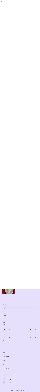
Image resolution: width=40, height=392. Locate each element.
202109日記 (4, 302)
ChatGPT (4, 308)
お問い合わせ (5, 347)
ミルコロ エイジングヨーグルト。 (7, 368)
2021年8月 (4, 322)
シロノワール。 (5, 364)
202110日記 (4, 304)
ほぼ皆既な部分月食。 (6, 356)
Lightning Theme (20, 390)
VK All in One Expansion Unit (25, 390)
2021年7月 (4, 324)
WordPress (15, 390)
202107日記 (4, 299)
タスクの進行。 (5, 352)
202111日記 (4, 306)
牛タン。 (4, 360)
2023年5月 (4, 315)
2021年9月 (4, 320)
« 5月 (3, 340)
